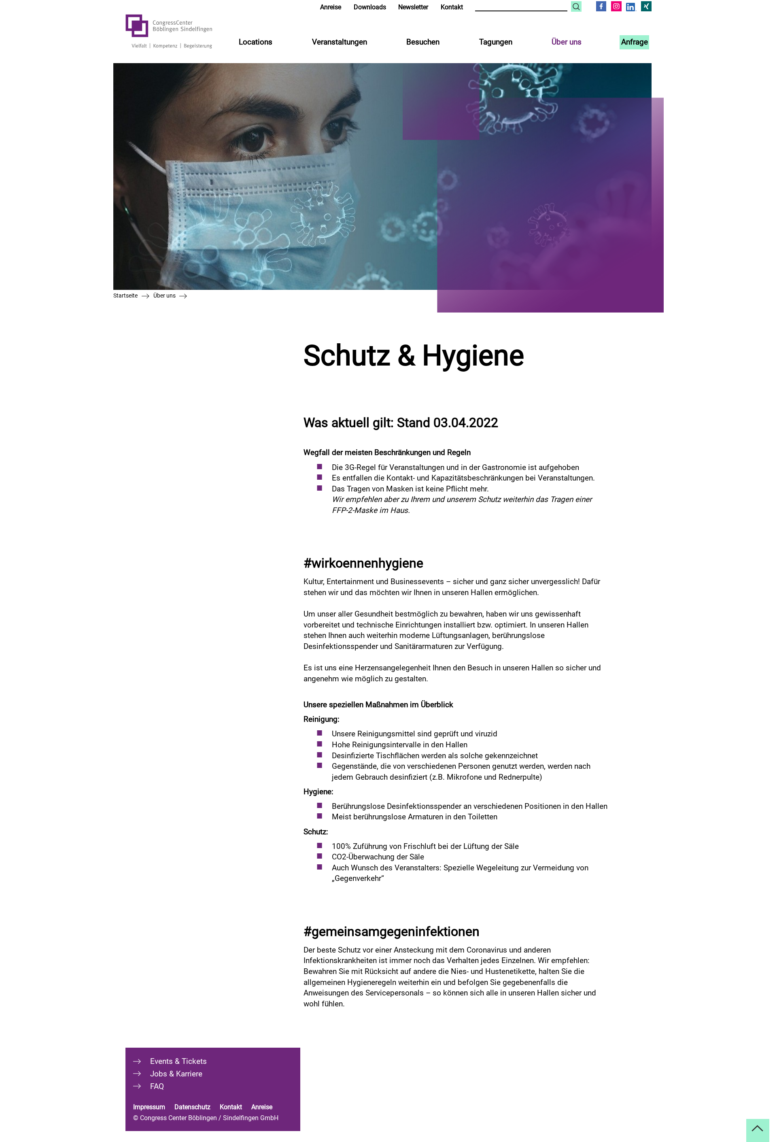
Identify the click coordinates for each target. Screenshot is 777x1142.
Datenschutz (192, 1107)
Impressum (149, 1107)
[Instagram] (616, 6)
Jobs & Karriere (176, 1073)
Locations (255, 42)
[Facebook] (601, 6)
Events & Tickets (178, 1061)
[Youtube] (631, 7)
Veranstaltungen (339, 42)
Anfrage (634, 42)
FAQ (157, 1086)
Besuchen (422, 42)
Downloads (370, 7)
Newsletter (413, 7)
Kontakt (452, 7)
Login (298, 7)
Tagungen (495, 42)
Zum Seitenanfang (757, 1130)
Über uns (567, 42)
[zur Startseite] (180, 31)
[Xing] (646, 6)
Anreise (330, 7)
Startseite (125, 295)
